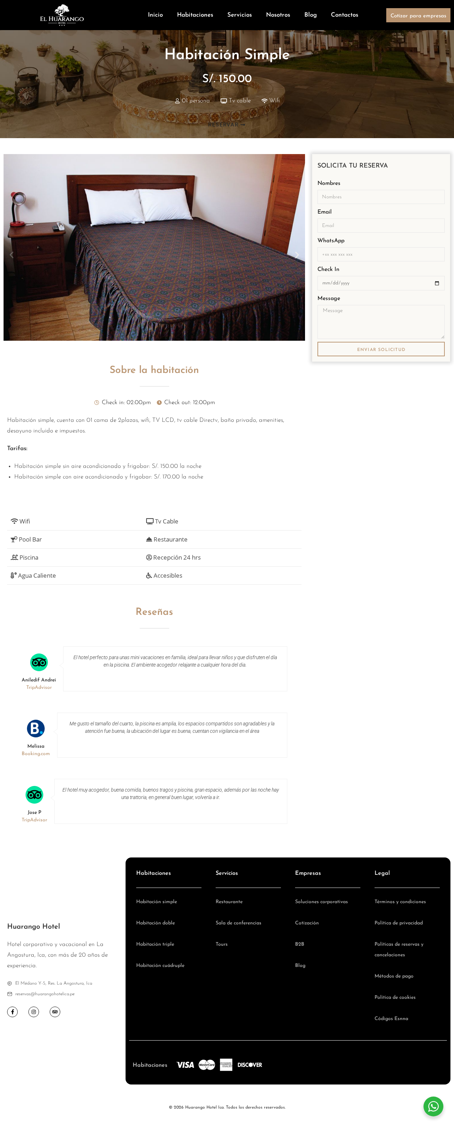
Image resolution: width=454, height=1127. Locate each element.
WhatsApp (330, 241)
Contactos (344, 15)
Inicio (155, 15)
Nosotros (278, 15)
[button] (11, 254)
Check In (328, 269)
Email (324, 212)
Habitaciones (195, 15)
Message (328, 298)
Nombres (328, 183)
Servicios (239, 15)
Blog (310, 15)
